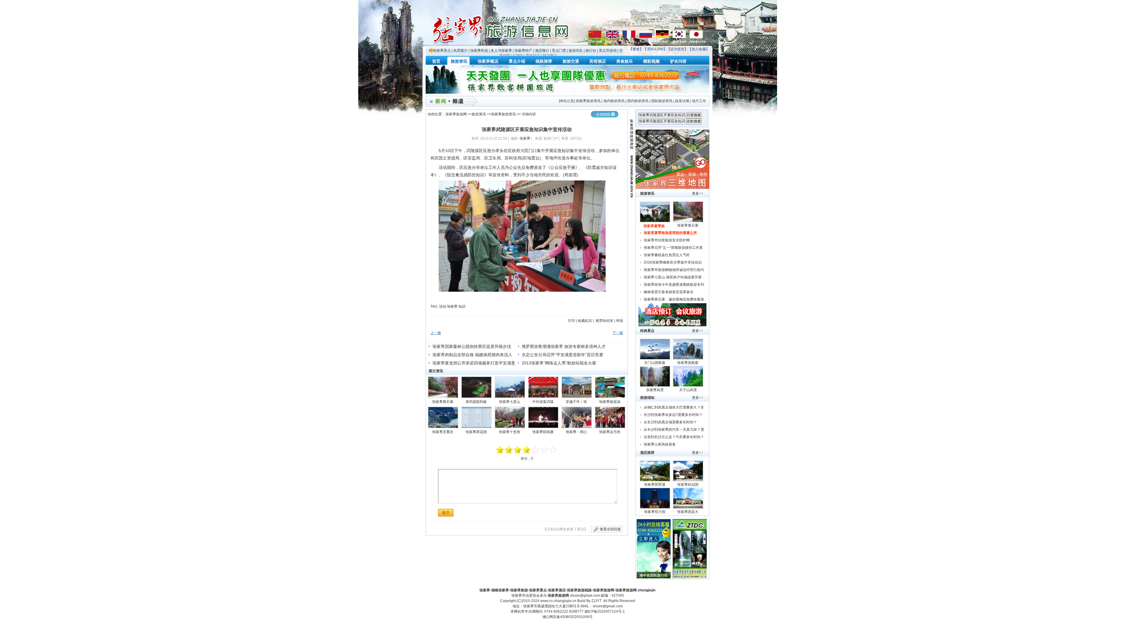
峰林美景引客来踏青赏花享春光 (668, 292)
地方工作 (699, 101)
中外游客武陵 (543, 402)
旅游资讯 (479, 114)
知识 (462, 306)
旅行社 (591, 51)
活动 (442, 306)
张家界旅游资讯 (588, 101)
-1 (517, 450)
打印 (571, 321)
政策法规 (682, 101)
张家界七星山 (510, 402)
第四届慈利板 (477, 402)
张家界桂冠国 (688, 485)
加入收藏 (699, 49)
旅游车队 (576, 51)
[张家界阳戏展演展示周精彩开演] (543, 417)
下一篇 (617, 333)
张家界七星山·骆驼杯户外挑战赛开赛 (673, 277)
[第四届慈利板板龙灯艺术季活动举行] (476, 387)
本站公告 (567, 101)
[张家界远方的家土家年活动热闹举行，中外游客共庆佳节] (610, 417)
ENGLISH (655, 49)
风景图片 (460, 51)
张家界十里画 (510, 432)
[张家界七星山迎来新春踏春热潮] (509, 387)
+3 (544, 450)
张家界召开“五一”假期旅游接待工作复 (674, 248)
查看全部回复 (610, 529)
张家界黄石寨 (443, 402)
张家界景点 (442, 51)
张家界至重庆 (443, 432)
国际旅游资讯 (661, 101)
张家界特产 (523, 51)
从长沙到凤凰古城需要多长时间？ (670, 422)
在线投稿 (603, 114)
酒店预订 (542, 51)
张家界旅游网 (456, 114)
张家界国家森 (688, 363)
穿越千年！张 (577, 402)
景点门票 (559, 51)
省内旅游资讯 (614, 101)
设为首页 (677, 49)
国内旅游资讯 (637, 101)
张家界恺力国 (655, 512)
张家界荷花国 (477, 432)
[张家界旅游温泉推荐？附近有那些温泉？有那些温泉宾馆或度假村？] (610, 387)
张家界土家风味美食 (660, 444)
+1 (535, 450)
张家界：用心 (577, 432)
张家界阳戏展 (543, 432)
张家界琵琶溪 (655, 485)
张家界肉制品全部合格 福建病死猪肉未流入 (472, 354)
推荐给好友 (604, 321)
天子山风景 (688, 390)
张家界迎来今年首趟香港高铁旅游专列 (674, 285)
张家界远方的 (610, 432)
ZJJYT (596, 601)
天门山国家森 (655, 363)
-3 (509, 450)
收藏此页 (585, 321)
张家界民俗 (479, 51)
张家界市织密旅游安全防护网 (667, 240)
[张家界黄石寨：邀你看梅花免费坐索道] (443, 387)
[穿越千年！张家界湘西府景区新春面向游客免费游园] (576, 387)
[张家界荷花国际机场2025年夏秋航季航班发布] (476, 417)
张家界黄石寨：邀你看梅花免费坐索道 (674, 299)
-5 (500, 450)
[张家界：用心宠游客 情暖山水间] (576, 417)
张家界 (525, 138)
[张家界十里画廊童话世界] (509, 417)
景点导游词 (608, 51)
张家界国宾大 (688, 512)
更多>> (697, 193)
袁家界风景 (655, 390)
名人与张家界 (501, 51)
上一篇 (435, 333)
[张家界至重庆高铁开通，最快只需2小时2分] (443, 417)
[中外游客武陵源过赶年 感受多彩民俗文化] (543, 387)
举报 (619, 321)
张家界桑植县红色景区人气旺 (667, 255)
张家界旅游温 (610, 402)
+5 (553, 450)
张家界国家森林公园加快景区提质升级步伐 (471, 346)
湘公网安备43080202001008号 (567, 617)
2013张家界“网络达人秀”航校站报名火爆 (559, 363)
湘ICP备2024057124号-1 (604, 611)
